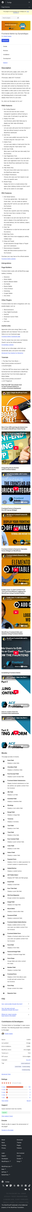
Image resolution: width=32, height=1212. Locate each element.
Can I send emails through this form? (12, 1004)
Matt (4, 1169)
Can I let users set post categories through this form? (10, 1009)
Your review (5, 1100)
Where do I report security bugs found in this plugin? (9, 1015)
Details (5, 46)
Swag (19, 1161)
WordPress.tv (6, 1161)
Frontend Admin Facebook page (11, 336)
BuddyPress (6, 1174)
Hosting (4, 1145)
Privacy (4, 1148)
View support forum (7, 1116)
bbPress (5, 1172)
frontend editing (26, 1066)
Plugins (19, 1145)
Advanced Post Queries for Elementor (12, 353)
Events (19, 1156)
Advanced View (6, 1074)
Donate (20, 1158)
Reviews (5, 50)
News (3, 1142)
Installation (6, 54)
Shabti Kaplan (7, 36)
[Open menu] (29, 2)
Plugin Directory (6, 7)
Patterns (19, 1148)
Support (5, 62)
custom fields (18, 1066)
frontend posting (26, 1069)
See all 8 (28, 1059)
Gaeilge (7, 1182)
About (3, 1140)
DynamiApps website (8, 344)
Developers (5, 1158)
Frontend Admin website (9, 259)
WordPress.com (7, 1166)
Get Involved (20, 1153)
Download (5, 40)
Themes (19, 1142)
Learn (3, 1153)
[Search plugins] (18, 17)
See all (28, 1100)
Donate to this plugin (7, 1130)
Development (7, 58)
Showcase (20, 1140)
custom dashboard (25, 1063)
